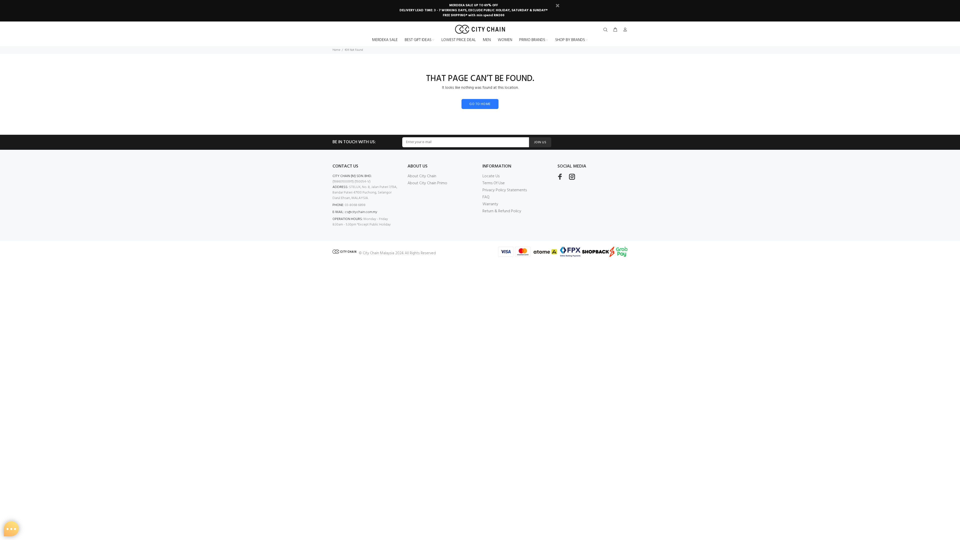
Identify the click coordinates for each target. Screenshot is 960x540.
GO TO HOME (479, 104)
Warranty (490, 204)
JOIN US (540, 142)
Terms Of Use (493, 183)
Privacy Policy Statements (504, 190)
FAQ (486, 197)
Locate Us (491, 176)
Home (336, 50)
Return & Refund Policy (501, 211)
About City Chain (422, 176)
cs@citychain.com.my (361, 212)
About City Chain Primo (427, 183)
